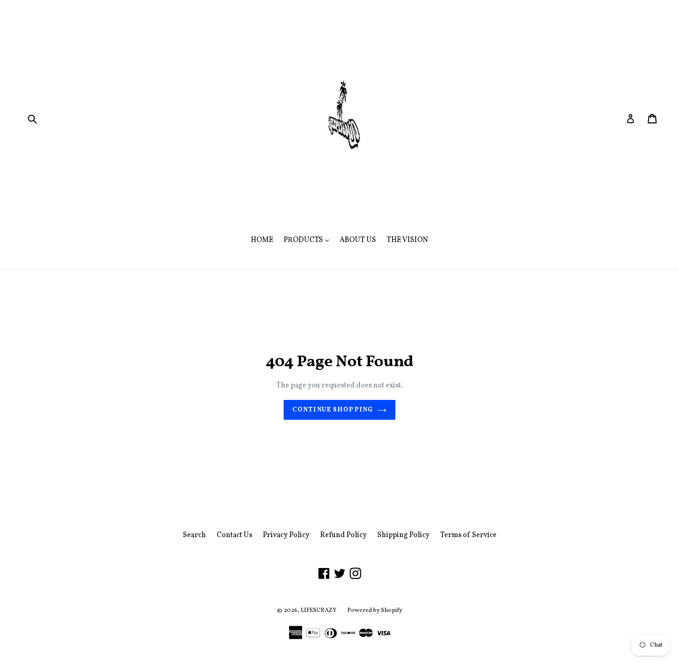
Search (194, 535)
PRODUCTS (308, 240)
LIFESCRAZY (319, 610)
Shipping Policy (403, 535)
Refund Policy (343, 535)
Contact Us (234, 535)
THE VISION (407, 240)
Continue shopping (332, 409)
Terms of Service (468, 535)
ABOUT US (358, 240)
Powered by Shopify (374, 610)
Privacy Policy (286, 535)
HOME (262, 240)
